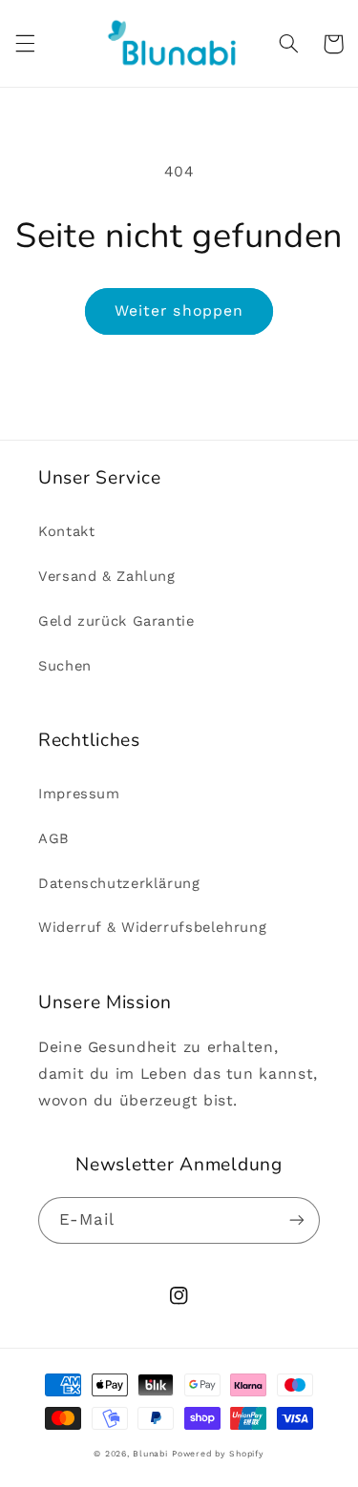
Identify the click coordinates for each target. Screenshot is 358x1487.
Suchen (65, 665)
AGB (54, 838)
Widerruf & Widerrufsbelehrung (152, 927)
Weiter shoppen (179, 310)
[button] (25, 44)
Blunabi (150, 1453)
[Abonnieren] (297, 1220)
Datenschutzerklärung (119, 883)
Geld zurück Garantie (116, 621)
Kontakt (66, 531)
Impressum (79, 793)
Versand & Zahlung (107, 576)
